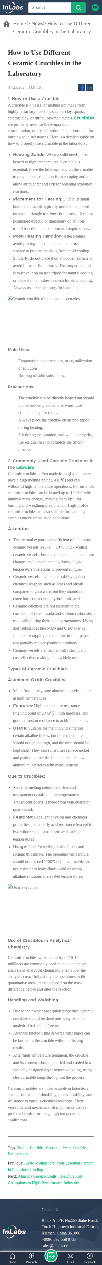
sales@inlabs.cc (55, 1245)
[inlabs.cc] (14, 1232)
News (37, 23)
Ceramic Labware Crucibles (66, 1148)
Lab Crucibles (18, 1153)
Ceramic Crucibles (30, 1148)
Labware (25, 467)
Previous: (15, 1163)
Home (19, 23)
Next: (12, 1176)
